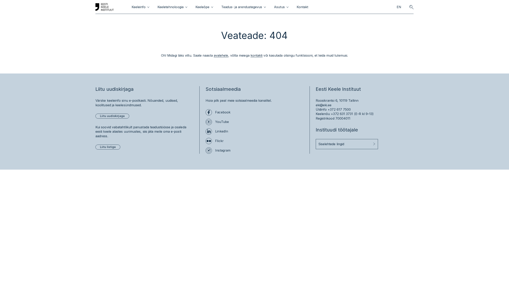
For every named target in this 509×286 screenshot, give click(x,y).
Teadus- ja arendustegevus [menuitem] (241, 7)
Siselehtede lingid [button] (331, 144)
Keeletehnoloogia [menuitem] (170, 7)
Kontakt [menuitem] (302, 7)
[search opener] (411, 7)
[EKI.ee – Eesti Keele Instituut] (104, 7)
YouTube (222, 122)
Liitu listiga (108, 147)
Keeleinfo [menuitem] (139, 7)
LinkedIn (221, 131)
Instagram (222, 150)
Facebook (222, 112)
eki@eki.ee (324, 105)
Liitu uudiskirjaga (112, 116)
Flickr (219, 141)
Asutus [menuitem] (279, 7)
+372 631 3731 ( (343, 114)
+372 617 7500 (339, 109)
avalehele (221, 55)
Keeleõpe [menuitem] (202, 7)
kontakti (257, 55)
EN (399, 7)
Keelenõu (323, 114)
